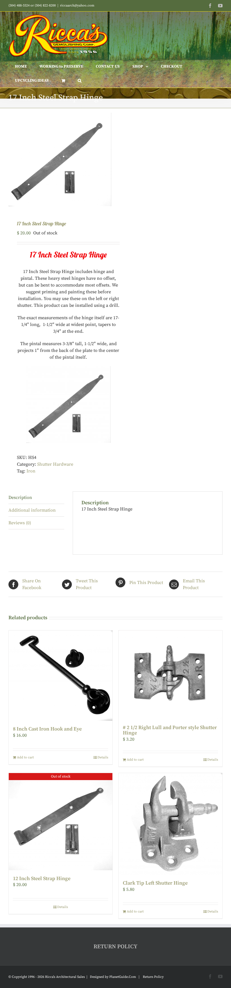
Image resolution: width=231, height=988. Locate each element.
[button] (79, 81)
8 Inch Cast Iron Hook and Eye (47, 729)
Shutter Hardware (55, 464)
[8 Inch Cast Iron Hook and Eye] (60, 675)
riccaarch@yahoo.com (77, 5)
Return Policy (153, 977)
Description (20, 497)
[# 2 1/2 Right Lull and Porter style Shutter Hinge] (170, 674)
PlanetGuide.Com (122, 977)
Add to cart (25, 757)
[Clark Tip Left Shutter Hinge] (170, 824)
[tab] (36, 497)
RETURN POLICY (115, 946)
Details (102, 757)
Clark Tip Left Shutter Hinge (155, 883)
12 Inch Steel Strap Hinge (41, 878)
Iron (30, 471)
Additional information (32, 510)
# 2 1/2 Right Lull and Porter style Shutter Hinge (170, 730)
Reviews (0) (19, 523)
